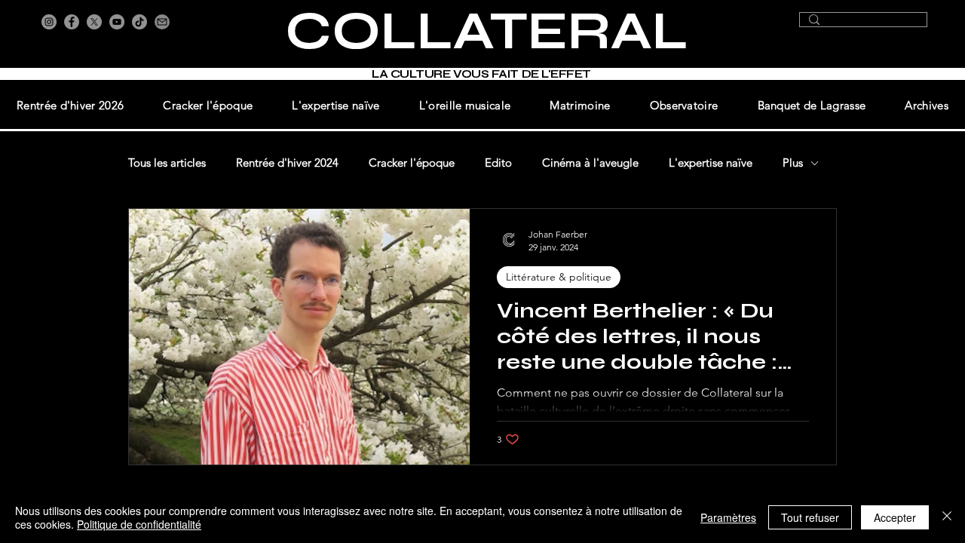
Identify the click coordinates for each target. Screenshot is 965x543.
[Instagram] (49, 21)
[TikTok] (139, 21)
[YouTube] (116, 21)
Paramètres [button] (728, 517)
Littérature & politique (558, 277)
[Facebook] (71, 21)
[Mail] (162, 21)
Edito (498, 163)
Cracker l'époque (412, 163)
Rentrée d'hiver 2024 (287, 163)
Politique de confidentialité (139, 524)
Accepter (895, 517)
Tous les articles (167, 163)
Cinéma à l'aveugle (590, 163)
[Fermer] (947, 517)
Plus (793, 163)
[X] (94, 21)
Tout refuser (810, 517)
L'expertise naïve (710, 163)
